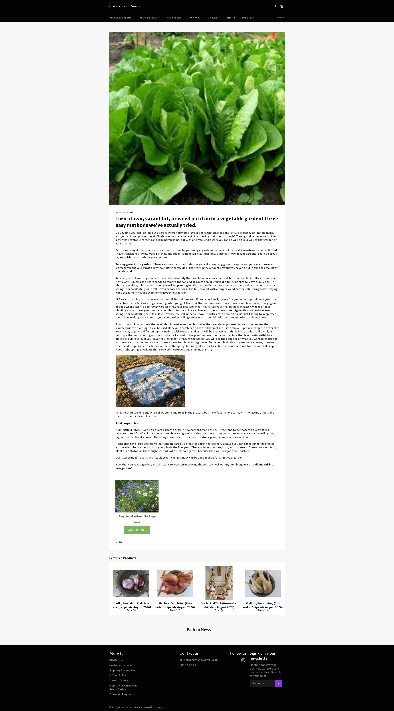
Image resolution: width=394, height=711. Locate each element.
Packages (194, 17)
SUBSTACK (248, 17)
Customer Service (120, 665)
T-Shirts (229, 17)
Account (281, 17)
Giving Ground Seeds (124, 6)
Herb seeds (174, 17)
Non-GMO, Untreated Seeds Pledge (123, 687)
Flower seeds (149, 17)
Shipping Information (122, 670)
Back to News (198, 629)
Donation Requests (121, 694)
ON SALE (212, 17)
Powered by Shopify (152, 707)
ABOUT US (116, 660)
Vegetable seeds (120, 17)
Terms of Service (119, 680)
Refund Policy (118, 675)
